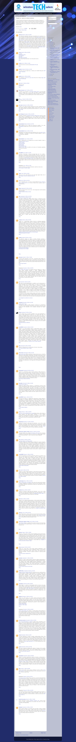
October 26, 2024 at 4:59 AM (28, 583)
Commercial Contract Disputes (24, 247)
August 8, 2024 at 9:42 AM (26, 547)
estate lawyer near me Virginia (23, 248)
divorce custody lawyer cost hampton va (25, 482)
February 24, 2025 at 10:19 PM (28, 690)
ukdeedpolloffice (21, 126)
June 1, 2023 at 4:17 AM (27, 165)
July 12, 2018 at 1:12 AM (26, 63)
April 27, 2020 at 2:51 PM (28, 90)
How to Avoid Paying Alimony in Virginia (25, 621)
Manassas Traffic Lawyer (23, 604)
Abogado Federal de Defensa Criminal (25, 191)
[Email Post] (29, 28)
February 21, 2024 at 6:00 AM (28, 454)
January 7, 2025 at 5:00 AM (25, 668)
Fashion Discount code (22, 146)
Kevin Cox (50, 114)
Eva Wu (50, 111)
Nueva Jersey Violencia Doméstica (24, 378)
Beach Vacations (21, 145)
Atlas (19, 196)
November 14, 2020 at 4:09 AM (28, 105)
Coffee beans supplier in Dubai (24, 431)
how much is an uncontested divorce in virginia (26, 413)
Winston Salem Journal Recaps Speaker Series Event (55, 50)
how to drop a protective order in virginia (25, 348)
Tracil (20, 498)
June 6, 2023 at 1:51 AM (25, 173)
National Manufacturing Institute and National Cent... (55, 57)
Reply (20, 49)
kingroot (20, 52)
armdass (20, 63)
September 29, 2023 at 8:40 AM (27, 188)
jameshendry (21, 370)
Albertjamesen (21, 421)
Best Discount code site (24, 141)
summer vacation (21, 142)
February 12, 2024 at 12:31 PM (35, 431)
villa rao (20, 547)
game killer (20, 56)
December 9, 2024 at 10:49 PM (29, 655)
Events (36, 13)
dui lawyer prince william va (23, 384)
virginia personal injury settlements (24, 322)
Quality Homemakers (22, 699)
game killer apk (21, 55)
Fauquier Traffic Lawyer (22, 603)
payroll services (42, 132)
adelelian (20, 596)
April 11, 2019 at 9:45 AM (26, 76)
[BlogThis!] (32, 28)
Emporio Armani (21, 144)
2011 (50, 40)
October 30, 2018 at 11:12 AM (27, 69)
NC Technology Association (52, 95)
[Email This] (31, 28)
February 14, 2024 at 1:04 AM (25, 439)
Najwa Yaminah (21, 90)
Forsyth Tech (50, 87)
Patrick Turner (51, 117)
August (51, 74)
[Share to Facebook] (34, 28)
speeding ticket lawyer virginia (39, 493)
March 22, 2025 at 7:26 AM (30, 699)
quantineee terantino (22, 620)
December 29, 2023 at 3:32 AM (28, 383)
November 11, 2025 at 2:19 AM (28, 707)
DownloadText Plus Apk (34, 64)
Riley (19, 345)
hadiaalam (20, 707)
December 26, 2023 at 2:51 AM (29, 370)
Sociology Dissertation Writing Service (33, 115)
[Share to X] (33, 28)
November (52, 44)
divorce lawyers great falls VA (29, 641)
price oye (43, 710)
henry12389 (21, 152)
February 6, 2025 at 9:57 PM (27, 676)
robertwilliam (21, 655)
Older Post (43, 732)
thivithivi (20, 237)
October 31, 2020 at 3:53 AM (27, 99)
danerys (20, 411)
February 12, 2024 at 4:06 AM (29, 421)
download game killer (22, 54)
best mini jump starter (30, 77)
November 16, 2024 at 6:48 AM (28, 609)
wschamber (51, 120)
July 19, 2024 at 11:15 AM (34, 521)
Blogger (48, 739)
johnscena (20, 257)
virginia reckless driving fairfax (24, 465)
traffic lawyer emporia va (26, 651)
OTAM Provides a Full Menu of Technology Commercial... (55, 55)
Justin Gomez (51, 113)
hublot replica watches (41, 46)
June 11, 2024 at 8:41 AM (26, 512)
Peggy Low (51, 119)
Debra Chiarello (51, 110)
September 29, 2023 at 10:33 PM (26, 196)
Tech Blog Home (19, 13)
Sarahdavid (21, 302)
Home (31, 732)
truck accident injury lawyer (23, 269)
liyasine (20, 646)
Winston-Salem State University (53, 104)
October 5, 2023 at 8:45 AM (26, 219)
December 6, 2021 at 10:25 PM (29, 114)
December (52, 42)
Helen (20, 668)
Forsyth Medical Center (52, 86)
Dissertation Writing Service (34, 91)
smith (20, 180)
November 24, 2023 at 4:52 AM (28, 327)
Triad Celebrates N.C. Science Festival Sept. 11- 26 (55, 72)
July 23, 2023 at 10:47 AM (25, 180)
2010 (50, 41)
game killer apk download (23, 57)
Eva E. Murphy (21, 114)
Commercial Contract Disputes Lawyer (25, 197)
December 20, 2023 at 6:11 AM (29, 352)
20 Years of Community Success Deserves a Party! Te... (54, 62)
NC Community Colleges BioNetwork (54, 94)
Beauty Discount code (22, 147)
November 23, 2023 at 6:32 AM (27, 312)
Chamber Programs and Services (46, 13)
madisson (20, 532)
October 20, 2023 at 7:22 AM (26, 237)
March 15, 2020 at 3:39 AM (25, 83)
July (51, 75)
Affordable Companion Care (34, 700)
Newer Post (18, 732)
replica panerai (39, 37)
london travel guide (22, 143)
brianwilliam (21, 583)
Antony (20, 188)
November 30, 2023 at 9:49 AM (26, 345)
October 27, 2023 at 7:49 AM (27, 257)
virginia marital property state (23, 610)
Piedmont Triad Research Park (53, 96)
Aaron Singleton (51, 108)
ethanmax (20, 512)
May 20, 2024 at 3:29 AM (25, 498)
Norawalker (21, 383)
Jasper (20, 173)
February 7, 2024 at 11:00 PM (26, 411)
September (52, 46)
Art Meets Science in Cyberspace (53, 64)
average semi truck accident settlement (34, 341)
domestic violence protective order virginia (25, 566)
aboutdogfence (21, 85)
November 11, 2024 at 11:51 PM (27, 596)
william (20, 312)
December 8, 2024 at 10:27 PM (27, 646)
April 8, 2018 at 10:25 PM (26, 52)
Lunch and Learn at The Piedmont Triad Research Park (54, 67)
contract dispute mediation (23, 407)
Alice (19, 439)
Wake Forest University (52, 100)
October (51, 45)
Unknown (20, 34)
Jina (19, 83)
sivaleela (20, 219)
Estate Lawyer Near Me (22, 263)
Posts (50, 17)
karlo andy (20, 105)
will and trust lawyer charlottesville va (25, 553)
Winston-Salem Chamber (28, 13)
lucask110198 (21, 454)
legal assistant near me (22, 354)
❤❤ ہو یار (20, 99)
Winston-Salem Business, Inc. (53, 103)
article (20, 26)
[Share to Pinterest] (35, 28)
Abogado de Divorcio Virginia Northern (25, 572)
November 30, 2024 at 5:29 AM (31, 620)
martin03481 (21, 327)
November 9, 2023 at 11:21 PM (28, 302)
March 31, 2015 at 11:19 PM (26, 34)
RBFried (41, 739)
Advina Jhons (21, 352)
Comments (51, 19)
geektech (20, 69)
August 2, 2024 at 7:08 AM (26, 532)
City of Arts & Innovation (52, 83)
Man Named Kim (52, 116)
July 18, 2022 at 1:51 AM (27, 152)
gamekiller (20, 53)
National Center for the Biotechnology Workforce (52, 89)
